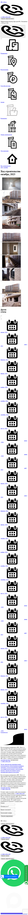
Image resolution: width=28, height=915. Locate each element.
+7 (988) (5, 837)
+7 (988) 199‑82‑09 (5, 761)
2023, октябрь (4, 167)
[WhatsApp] (14, 886)
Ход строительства (6, 166)
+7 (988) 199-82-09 (5, 17)
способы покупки (5, 760)
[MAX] (14, 913)
